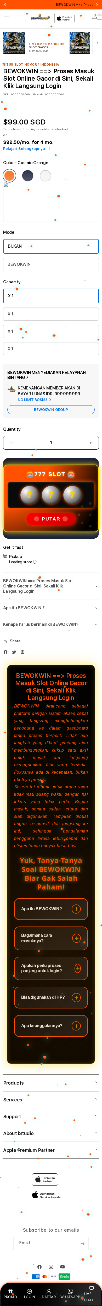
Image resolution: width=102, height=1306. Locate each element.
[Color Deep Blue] (27, 175)
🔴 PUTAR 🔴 (51, 519)
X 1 (11, 295)
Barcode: (38, 94)
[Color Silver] (45, 175)
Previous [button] (5, 4)
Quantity (11, 429)
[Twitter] (15, 653)
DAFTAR (49, 1297)
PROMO (10, 1297)
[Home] (40, 17)
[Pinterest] (23, 653)
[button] (6, 19)
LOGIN (29, 1297)
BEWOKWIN (19, 264)
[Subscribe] (82, 1243)
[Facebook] (6, 653)
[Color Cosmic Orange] (9, 175)
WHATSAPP (70, 1297)
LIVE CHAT (89, 1297)
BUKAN (14, 246)
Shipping (29, 129)
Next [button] (97, 4)
